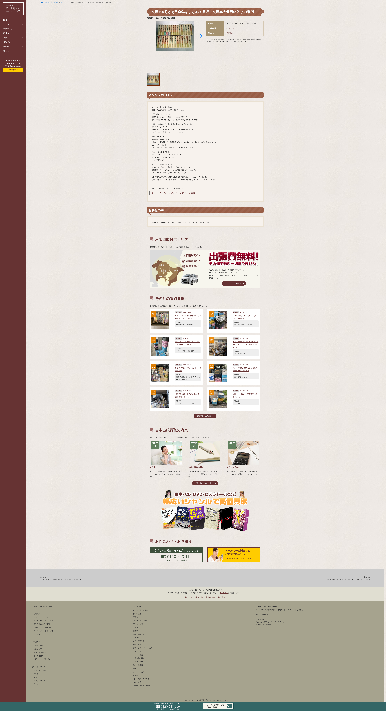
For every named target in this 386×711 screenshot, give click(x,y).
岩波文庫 (136, 638)
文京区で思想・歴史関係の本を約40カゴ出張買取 (245, 317)
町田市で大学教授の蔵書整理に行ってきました (245, 395)
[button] (150, 36)
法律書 (135, 675)
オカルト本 (137, 651)
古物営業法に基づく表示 (42, 624)
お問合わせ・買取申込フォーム (45, 659)
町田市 (246, 391)
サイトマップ (38, 634)
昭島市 (189, 364)
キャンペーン (38, 677)
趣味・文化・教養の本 (141, 679)
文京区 (246, 312)
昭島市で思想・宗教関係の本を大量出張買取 (188, 369)
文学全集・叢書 (138, 658)
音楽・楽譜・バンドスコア (142, 648)
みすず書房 (137, 682)
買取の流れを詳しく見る (204, 483)
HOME (5, 20)
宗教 (134, 668)
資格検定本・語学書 (140, 620)
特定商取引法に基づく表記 (43, 620)
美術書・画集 (138, 624)
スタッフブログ (39, 681)
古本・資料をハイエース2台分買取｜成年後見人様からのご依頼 (187, 343)
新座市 (233, 28)
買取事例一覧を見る (204, 416)
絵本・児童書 (138, 665)
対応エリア (7, 42)
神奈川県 (185, 312)
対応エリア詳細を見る (233, 283)
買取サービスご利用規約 (42, 627)
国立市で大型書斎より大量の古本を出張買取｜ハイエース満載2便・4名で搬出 (245, 344)
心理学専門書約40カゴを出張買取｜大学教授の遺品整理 (245, 369)
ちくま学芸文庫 (138, 634)
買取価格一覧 (7, 29)
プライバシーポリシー (42, 617)
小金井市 (189, 338)
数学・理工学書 (138, 641)
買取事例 (6, 33)
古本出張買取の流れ (41, 652)
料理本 (135, 631)
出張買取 (229, 33)
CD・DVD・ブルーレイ (141, 685)
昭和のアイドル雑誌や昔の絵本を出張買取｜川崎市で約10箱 (188, 317)
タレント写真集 (138, 672)
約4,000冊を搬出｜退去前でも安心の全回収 (173, 193)
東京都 (242, 312)
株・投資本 (137, 614)
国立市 (246, 338)
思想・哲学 (137, 644)
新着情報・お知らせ (41, 670)
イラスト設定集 (138, 662)
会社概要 (6, 51)
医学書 (135, 617)
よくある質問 (38, 656)
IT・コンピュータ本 (140, 627)
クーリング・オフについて (43, 631)
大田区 (189, 391)
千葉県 (222, 597)
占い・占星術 (138, 655)
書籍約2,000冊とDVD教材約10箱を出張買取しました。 (188, 395)
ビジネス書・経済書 (140, 610)
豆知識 (36, 684)
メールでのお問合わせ (13, 70)
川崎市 (190, 312)
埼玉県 (228, 28)
